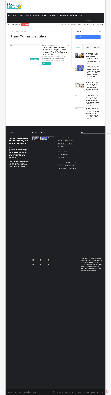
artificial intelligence (66, 137)
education (70, 143)
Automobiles (64, 15)
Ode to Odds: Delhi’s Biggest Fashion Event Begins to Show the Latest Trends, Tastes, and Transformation (54, 50)
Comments (97, 47)
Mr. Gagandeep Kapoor (63, 154)
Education (36, 15)
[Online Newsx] (14, 6)
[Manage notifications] (107, 391)
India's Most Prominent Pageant (65, 149)
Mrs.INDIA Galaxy (62, 157)
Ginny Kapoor (61, 146)
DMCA (79, 24)
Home (9, 15)
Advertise (66, 24)
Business (28, 15)
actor (59, 137)
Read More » (46, 63)
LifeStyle (73, 15)
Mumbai (72, 160)
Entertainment (52, 15)
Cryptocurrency (68, 140)
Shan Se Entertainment (70, 165)
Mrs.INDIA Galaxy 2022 (63, 160)
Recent (87, 47)
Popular (78, 47)
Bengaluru (60, 140)
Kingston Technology (62, 151)
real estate (60, 165)
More (80, 15)
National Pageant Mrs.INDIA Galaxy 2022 (67, 162)
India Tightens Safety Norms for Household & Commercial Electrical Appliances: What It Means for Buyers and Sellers (92, 87)
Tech (43, 15)
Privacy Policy (86, 24)
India (14, 15)
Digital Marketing (61, 143)
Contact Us (73, 24)
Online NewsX (46, 45)
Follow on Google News (97, 24)
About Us (60, 24)
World (21, 15)
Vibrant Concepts (72, 168)
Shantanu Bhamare (62, 168)
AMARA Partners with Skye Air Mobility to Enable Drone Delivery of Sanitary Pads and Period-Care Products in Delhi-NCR (93, 100)
